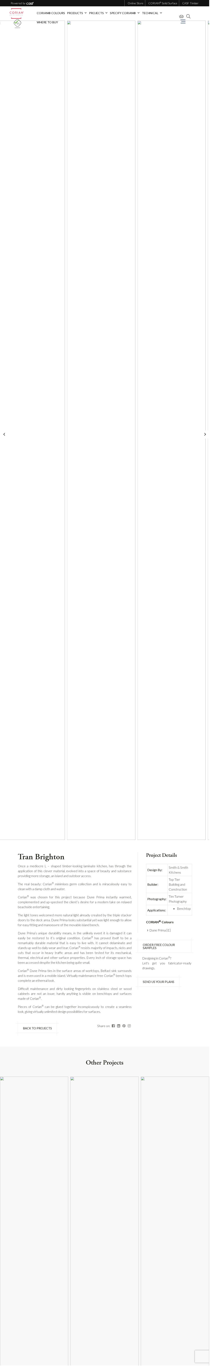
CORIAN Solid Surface (162, 3)
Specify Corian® (123, 13)
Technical (150, 13)
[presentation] (4, 434)
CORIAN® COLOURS (51, 13)
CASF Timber (190, 3)
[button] (85, 13)
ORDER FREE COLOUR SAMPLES (159, 946)
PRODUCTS (75, 13)
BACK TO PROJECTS (37, 1028)
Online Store (135, 3)
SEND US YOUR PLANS (158, 982)
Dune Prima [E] (160, 930)
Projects (96, 13)
